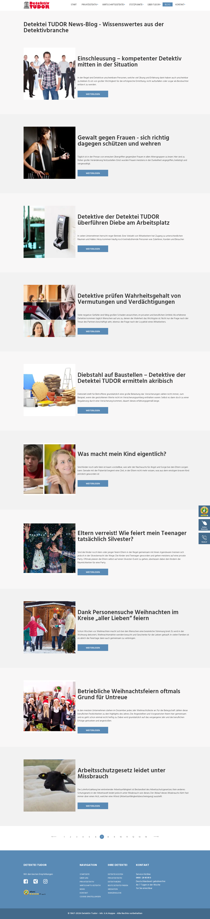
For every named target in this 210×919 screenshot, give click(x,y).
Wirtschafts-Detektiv (90, 885)
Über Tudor (154, 4)
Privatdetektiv (89, 4)
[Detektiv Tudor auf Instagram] (45, 881)
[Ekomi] (204, 510)
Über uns (84, 877)
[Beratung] (204, 524)
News (82, 888)
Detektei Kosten (115, 874)
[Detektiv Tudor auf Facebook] (26, 881)
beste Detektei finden (118, 885)
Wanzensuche (114, 892)
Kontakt (179, 4)
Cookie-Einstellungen (90, 896)
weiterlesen (93, 94)
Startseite (85, 874)
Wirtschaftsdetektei (113, 4)
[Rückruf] (204, 538)
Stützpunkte (135, 4)
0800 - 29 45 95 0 (143, 877)
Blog (167, 4)
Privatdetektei (115, 877)
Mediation (113, 888)
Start (74, 4)
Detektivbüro (114, 881)
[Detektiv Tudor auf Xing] (35, 881)
